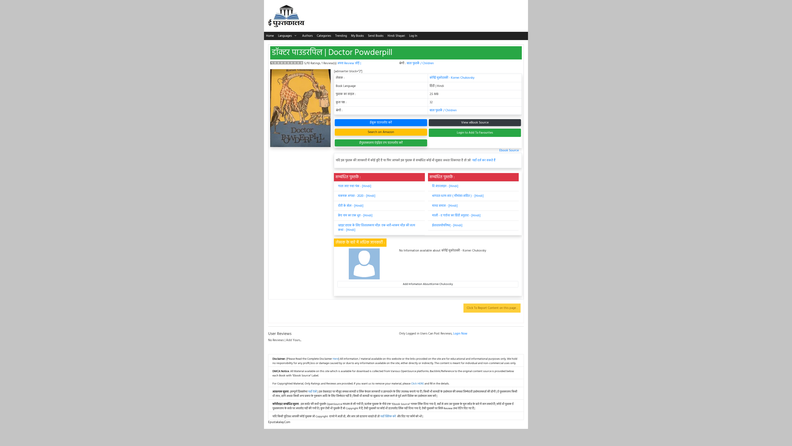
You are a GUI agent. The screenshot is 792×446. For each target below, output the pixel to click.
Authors (307, 35)
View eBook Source (475, 122)
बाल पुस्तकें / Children (420, 63)
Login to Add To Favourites (475, 132)
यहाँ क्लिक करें (388, 416)
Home (270, 35)
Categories (324, 35)
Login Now (460, 333)
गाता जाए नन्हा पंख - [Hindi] (354, 186)
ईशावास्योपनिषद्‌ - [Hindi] (447, 225)
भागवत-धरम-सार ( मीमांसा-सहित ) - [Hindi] (458, 195)
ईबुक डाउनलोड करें (381, 122)
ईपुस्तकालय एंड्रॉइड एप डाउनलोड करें (381, 143)
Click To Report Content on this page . (492, 308)
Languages (285, 35)
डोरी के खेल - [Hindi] (350, 205)
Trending (341, 35)
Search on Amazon (381, 132)
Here (335, 359)
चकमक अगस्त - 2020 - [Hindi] (356, 195)
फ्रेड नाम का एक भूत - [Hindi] (355, 215)
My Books (357, 35)
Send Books (375, 35)
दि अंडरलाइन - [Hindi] (445, 186)
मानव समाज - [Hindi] (445, 205)
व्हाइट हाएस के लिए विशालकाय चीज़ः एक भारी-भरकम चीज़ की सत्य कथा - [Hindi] (376, 228)
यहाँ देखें (312, 391)
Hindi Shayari (396, 35)
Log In (413, 35)
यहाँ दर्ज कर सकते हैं (483, 160)
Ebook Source (509, 150)
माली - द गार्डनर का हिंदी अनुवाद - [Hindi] (456, 215)
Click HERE (417, 383)
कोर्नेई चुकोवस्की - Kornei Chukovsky (452, 77)
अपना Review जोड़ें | (349, 63)
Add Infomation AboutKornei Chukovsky (428, 284)
